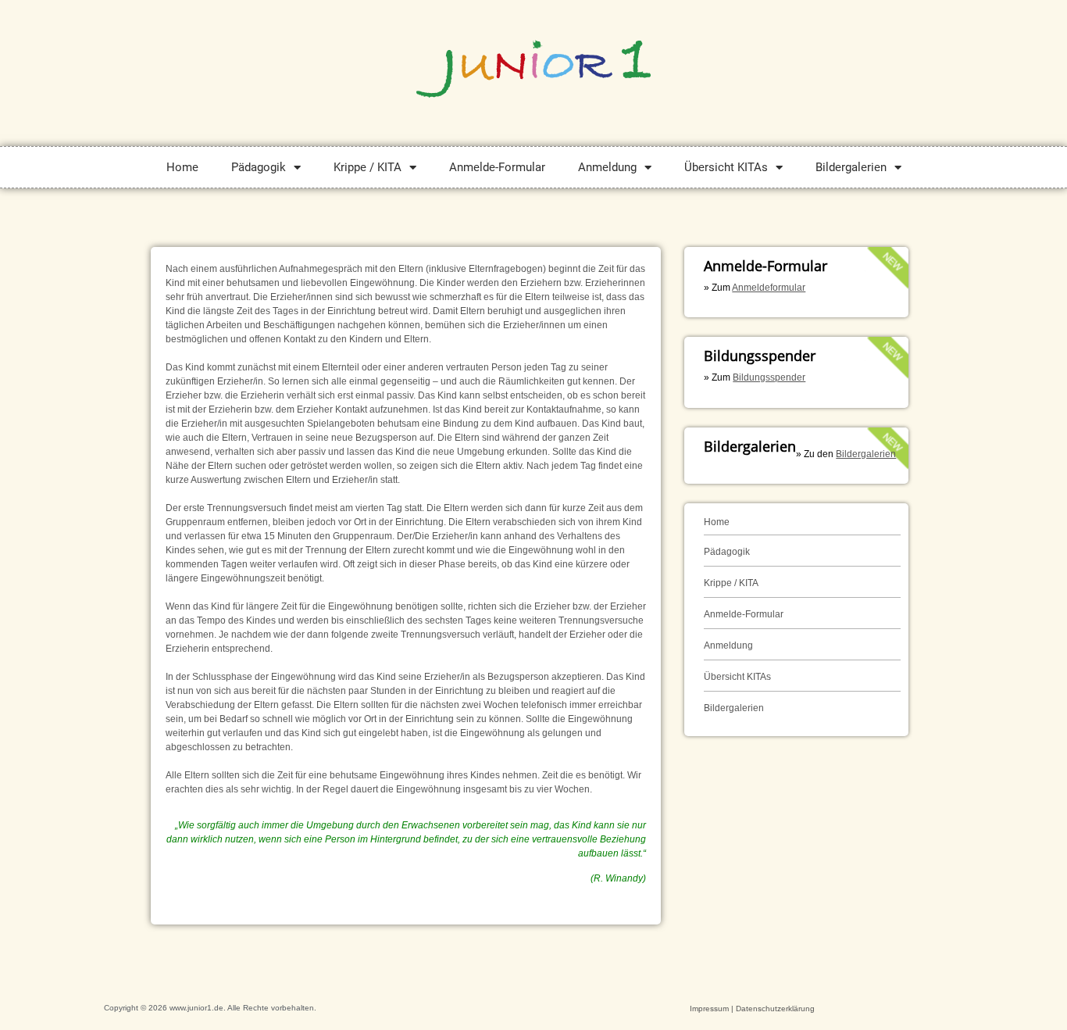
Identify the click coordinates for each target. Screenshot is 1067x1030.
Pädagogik (258, 167)
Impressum (709, 1008)
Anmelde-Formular (497, 167)
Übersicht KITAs (726, 167)
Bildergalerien (851, 167)
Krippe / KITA (367, 167)
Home (182, 167)
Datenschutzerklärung (775, 1008)
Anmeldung (607, 167)
